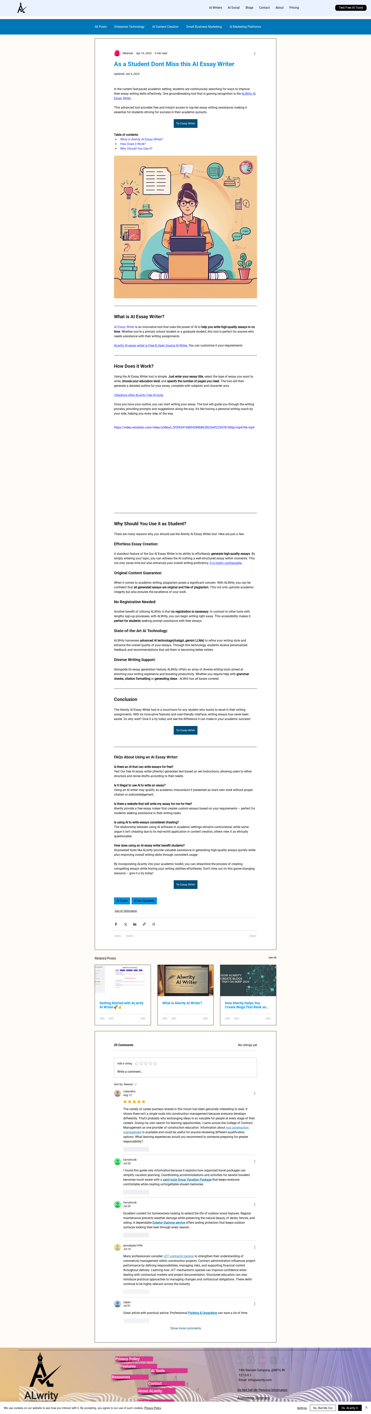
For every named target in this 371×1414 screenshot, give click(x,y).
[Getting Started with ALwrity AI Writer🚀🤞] (123, 980)
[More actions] (254, 53)
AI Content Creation (165, 27)
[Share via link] (144, 924)
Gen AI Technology (126, 910)
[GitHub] (250, 1072)
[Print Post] (154, 924)
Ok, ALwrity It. (349, 1408)
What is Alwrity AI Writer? (182, 1003)
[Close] (366, 1408)
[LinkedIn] (239, 1072)
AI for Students (144, 901)
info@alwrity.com (260, 1092)
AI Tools (122, 901)
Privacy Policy (152, 1408)
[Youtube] (262, 1072)
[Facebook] (285, 1072)
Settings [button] (302, 1408)
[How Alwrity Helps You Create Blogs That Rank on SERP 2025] (248, 980)
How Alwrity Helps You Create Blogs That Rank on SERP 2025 (245, 1005)
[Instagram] (296, 1072)
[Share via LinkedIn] (135, 924)
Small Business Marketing (204, 27)
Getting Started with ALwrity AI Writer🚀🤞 (121, 1005)
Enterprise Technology (129, 27)
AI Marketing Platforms (245, 27)
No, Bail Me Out (323, 1408)
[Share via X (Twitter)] (125, 924)
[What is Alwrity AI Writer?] (186, 980)
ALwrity (41, 1108)
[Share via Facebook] (116, 924)
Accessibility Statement (253, 1110)
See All (272, 957)
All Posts (101, 27)
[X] (273, 1072)
